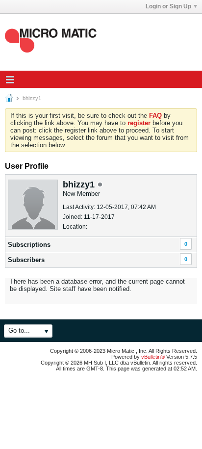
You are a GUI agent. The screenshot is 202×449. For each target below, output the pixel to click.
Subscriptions (29, 244)
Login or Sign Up (168, 6)
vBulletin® (153, 357)
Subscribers (26, 260)
